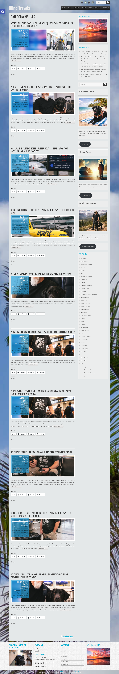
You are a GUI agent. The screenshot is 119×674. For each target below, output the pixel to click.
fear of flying (22, 291)
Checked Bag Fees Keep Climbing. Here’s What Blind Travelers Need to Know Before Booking (41, 514)
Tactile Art (84, 345)
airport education (16, 290)
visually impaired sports (88, 373)
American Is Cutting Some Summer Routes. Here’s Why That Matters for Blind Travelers (39, 150)
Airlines (26, 37)
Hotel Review (85, 309)
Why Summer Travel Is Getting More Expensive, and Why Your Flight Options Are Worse (41, 392)
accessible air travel (18, 39)
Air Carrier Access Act (23, 41)
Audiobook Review (86, 276)
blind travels (22, 108)
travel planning (19, 413)
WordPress (78, 672)
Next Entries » (67, 636)
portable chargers (24, 472)
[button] (2, 11)
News (82, 321)
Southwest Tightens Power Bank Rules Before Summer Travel (41, 452)
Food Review (85, 297)
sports (83, 342)
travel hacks (84, 354)
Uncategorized (85, 367)
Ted (27, 33)
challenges (84, 279)
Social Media (85, 339)
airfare (14, 408)
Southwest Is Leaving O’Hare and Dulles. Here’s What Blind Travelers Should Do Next (39, 576)
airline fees (18, 408)
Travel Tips (25, 413)
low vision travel (16, 472)
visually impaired (86, 370)
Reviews (84, 8)
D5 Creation (63, 672)
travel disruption (24, 232)
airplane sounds (24, 288)
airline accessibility (20, 42)
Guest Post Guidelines (40, 666)
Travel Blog (84, 352)
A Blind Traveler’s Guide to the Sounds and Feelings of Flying (41, 273)
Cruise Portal (86, 195)
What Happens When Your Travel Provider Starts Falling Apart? (43, 332)
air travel (26, 406)
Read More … (16, 61)
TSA (82, 364)
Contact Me (106, 8)
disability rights (20, 46)
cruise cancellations (23, 350)
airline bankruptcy (20, 227)
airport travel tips (24, 467)
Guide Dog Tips (85, 306)
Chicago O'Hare (19, 595)
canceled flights (16, 231)
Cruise (83, 282)
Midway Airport (19, 597)
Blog (90, 8)
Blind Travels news (17, 534)
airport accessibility (23, 592)
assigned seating (16, 593)
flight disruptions (24, 109)
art (82, 273)
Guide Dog (84, 300)
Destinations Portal (88, 246)
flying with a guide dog (21, 293)
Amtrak (83, 270)
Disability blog (85, 288)
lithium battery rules (23, 470)
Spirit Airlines (17, 232)
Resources (97, 8)
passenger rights (24, 231)
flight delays (22, 410)
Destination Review (86, 285)
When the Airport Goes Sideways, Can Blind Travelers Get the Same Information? (41, 88)
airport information (21, 106)
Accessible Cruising (86, 264)
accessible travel (20, 164)
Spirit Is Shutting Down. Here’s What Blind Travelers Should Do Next (42, 211)
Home (63, 8)
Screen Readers (86, 336)
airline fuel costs (21, 166)
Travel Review (85, 358)
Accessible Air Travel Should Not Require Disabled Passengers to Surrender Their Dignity (42, 25)
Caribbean (85, 144)
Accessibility (21, 37)
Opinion (83, 324)
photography (84, 327)
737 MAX (16, 286)
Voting (83, 376)
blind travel (23, 44)
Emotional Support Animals (89, 294)
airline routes (25, 408)
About (69, 8)
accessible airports (19, 102)
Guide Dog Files (85, 303)
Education (76, 8)
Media (83, 318)
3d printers (84, 258)
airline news (23, 346)
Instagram (84, 312)
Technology (84, 348)
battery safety (16, 468)
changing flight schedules (20, 171)
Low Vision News (86, 315)
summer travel (21, 411)
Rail (82, 333)
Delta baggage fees (19, 535)
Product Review (85, 330)
